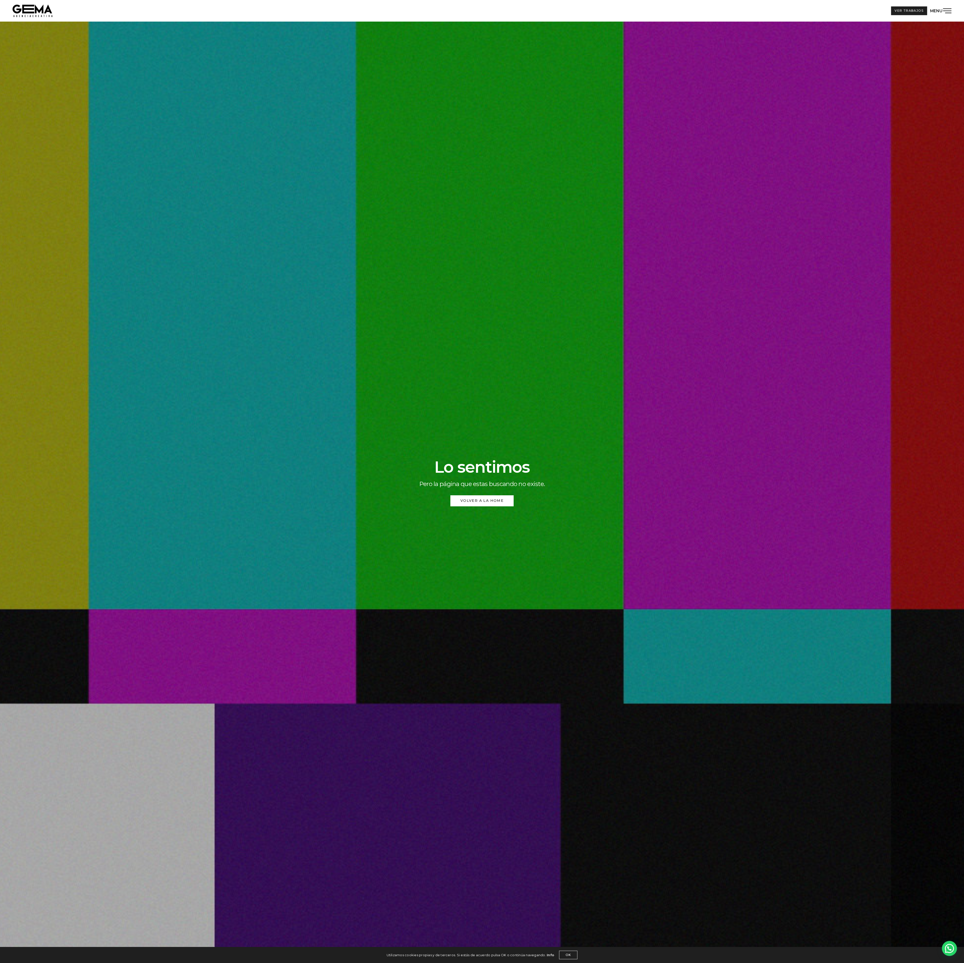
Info (550, 955)
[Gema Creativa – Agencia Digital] (32, 11)
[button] (949, 948)
